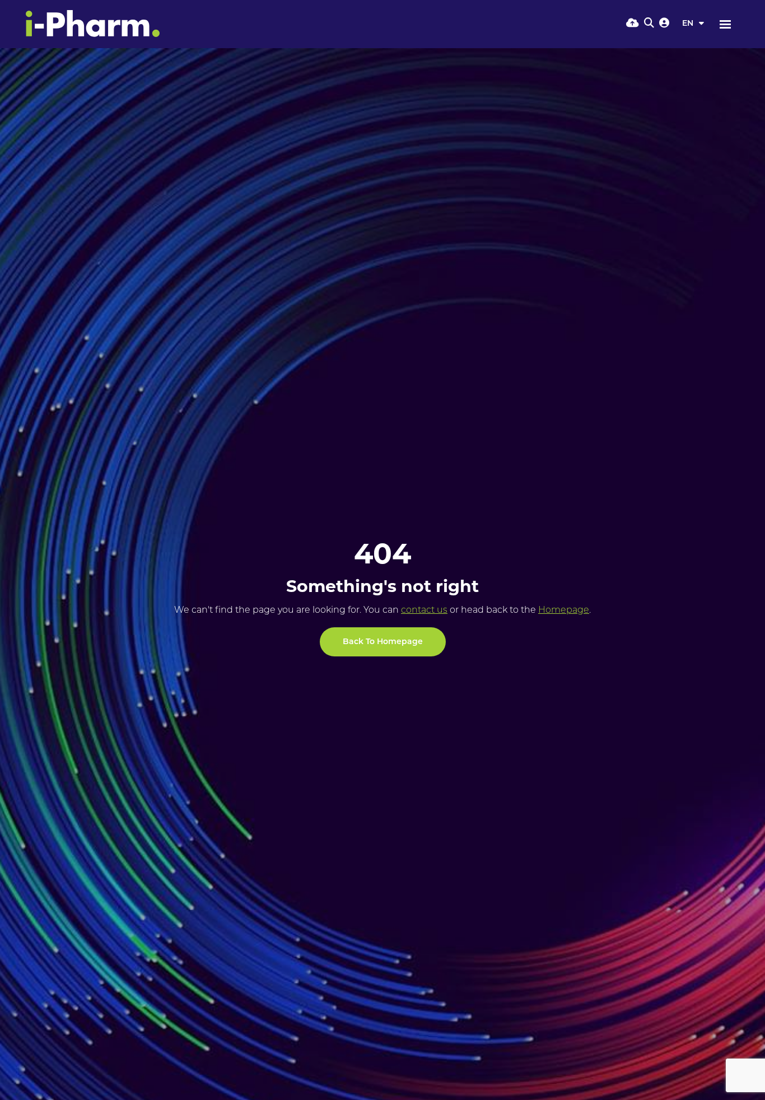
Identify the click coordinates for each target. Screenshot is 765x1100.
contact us (424, 610)
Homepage (563, 610)
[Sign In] (664, 24)
